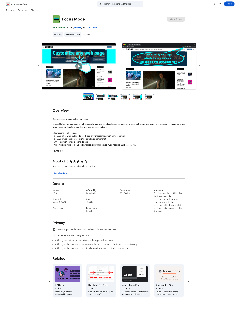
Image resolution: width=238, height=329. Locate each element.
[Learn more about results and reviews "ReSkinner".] (61, 288)
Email (125, 193)
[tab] (10, 10)
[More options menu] (214, 3)
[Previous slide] (38, 66)
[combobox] (123, 3)
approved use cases (104, 240)
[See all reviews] (61, 173)
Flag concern (58, 208)
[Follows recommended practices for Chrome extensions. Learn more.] (54, 28)
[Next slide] (199, 66)
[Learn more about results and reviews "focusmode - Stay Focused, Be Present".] (162, 288)
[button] (219, 4)
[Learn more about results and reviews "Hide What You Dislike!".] (95, 288)
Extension (58, 34)
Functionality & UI (73, 34)
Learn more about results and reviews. (80, 166)
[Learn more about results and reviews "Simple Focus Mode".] (129, 288)
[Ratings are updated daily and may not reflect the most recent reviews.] (84, 27)
